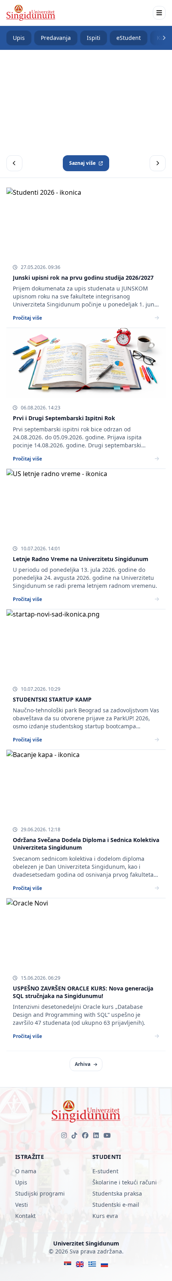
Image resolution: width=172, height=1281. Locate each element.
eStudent (128, 38)
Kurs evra (105, 1216)
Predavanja (56, 38)
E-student (105, 1171)
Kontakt (25, 1216)
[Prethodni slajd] (14, 163)
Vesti (21, 1204)
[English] (80, 1264)
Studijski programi (40, 1193)
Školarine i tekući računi (124, 1182)
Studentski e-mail (115, 1204)
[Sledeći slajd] (158, 163)
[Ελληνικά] (92, 1264)
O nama (25, 1171)
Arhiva (82, 1064)
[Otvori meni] (159, 13)
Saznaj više (82, 163)
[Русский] (104, 1264)
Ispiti (93, 38)
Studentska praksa (117, 1193)
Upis (19, 38)
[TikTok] (74, 1135)
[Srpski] (68, 1264)
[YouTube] (107, 1135)
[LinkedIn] (96, 1135)
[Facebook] (85, 1135)
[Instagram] (64, 1135)
